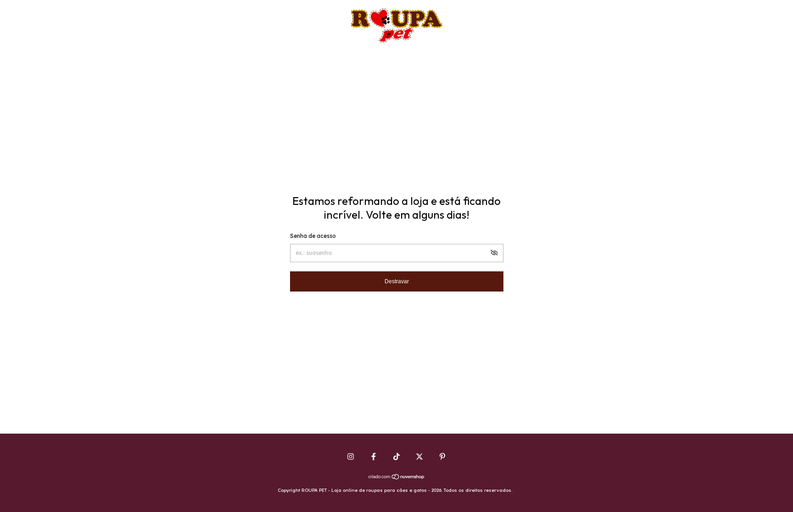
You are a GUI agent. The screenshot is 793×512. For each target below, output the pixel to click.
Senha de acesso (313, 235)
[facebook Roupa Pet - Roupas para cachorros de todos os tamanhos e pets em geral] (373, 456)
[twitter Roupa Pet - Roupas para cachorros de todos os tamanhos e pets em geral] (419, 456)
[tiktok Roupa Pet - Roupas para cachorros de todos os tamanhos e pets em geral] (396, 456)
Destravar (397, 281)
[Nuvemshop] (396, 477)
